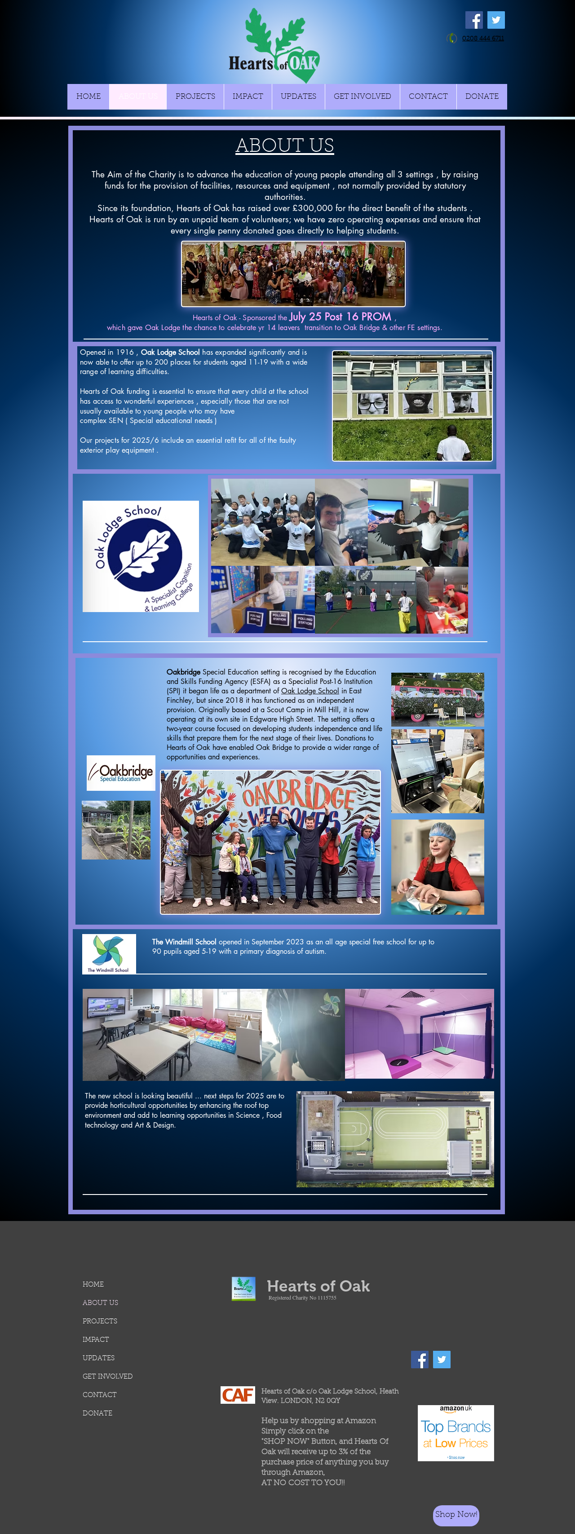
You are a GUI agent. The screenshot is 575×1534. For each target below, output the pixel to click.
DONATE (97, 1414)
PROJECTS (100, 1321)
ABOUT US (100, 1303)
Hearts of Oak (318, 1286)
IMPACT (96, 1340)
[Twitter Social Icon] (496, 20)
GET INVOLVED (108, 1377)
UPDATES (99, 1358)
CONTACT (100, 1395)
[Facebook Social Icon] (474, 20)
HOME (93, 1285)
